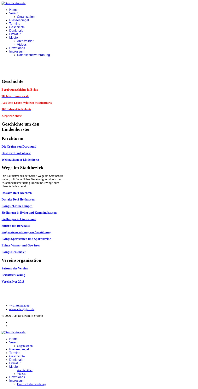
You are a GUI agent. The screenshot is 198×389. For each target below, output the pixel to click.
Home (13, 9)
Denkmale (16, 30)
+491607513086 (19, 305)
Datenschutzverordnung (33, 55)
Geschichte (17, 27)
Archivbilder (25, 41)
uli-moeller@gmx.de (21, 309)
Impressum (16, 51)
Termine (14, 23)
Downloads (17, 48)
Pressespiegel (19, 20)
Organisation (26, 16)
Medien (14, 37)
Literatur (14, 34)
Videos (22, 44)
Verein (13, 13)
